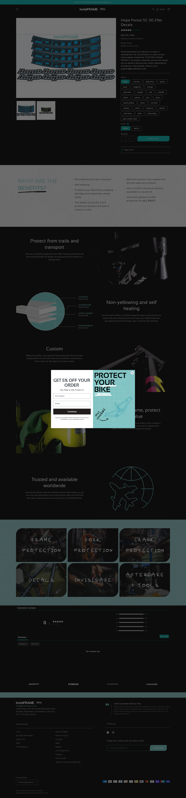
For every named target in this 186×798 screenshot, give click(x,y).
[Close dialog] (132, 373)
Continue (72, 411)
